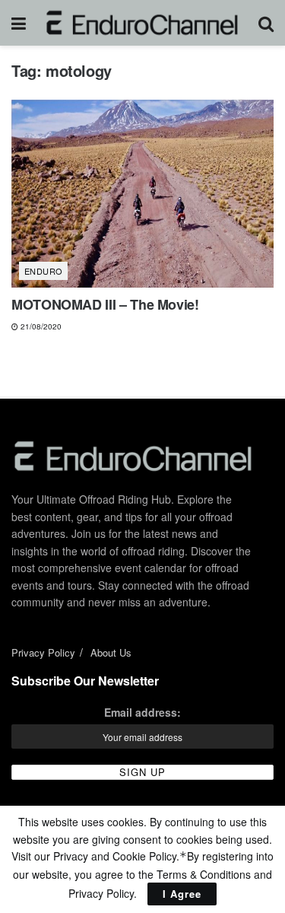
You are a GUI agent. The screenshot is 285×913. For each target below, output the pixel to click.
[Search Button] (266, 23)
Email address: (142, 712)
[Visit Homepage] (142, 23)
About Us (110, 652)
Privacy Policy (43, 652)
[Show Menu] (18, 23)
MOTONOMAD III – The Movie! (105, 304)
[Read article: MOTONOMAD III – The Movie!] (142, 194)
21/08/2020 (40, 326)
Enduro (43, 271)
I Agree (182, 893)
